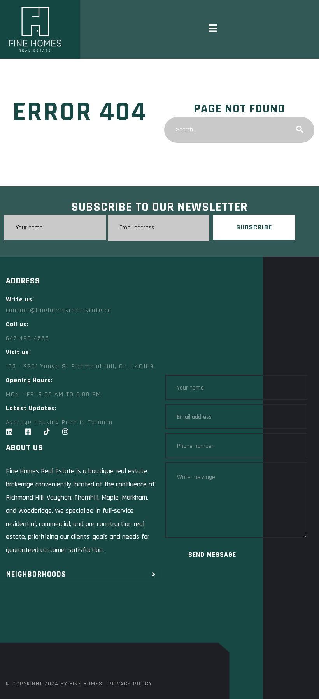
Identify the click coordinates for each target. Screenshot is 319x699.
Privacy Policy (130, 683)
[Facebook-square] (28, 431)
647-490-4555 (27, 338)
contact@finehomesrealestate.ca (59, 310)
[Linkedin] (9, 431)
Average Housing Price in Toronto (59, 422)
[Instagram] (65, 431)
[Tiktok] (46, 431)
